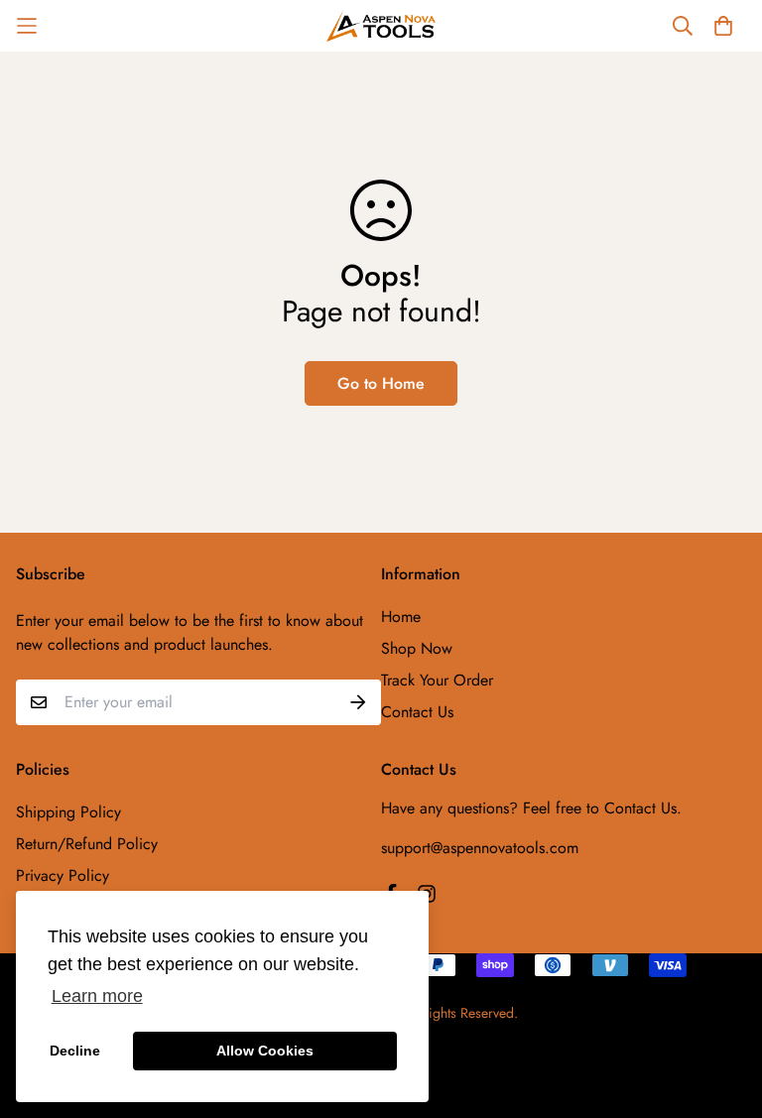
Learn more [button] (97, 996)
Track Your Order (437, 680)
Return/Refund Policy (87, 843)
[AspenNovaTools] (381, 26)
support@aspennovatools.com (479, 847)
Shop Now (416, 648)
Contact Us (417, 711)
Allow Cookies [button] (265, 1050)
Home (401, 616)
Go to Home (381, 383)
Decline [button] (75, 1050)
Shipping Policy (68, 812)
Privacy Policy (62, 875)
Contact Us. (643, 808)
